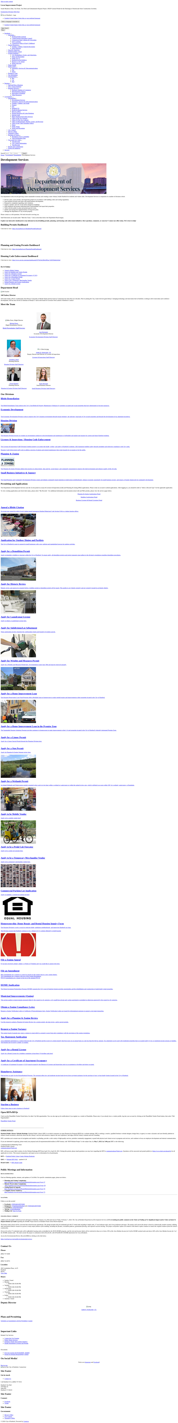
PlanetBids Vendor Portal (8, 1121)
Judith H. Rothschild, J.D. (43, 352)
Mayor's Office (16, 111)
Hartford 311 (15, 108)
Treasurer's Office (13, 133)
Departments (12, 98)
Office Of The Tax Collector (20, 120)
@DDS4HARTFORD (18, 1204)
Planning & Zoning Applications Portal (89, 494)
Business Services (13, 88)
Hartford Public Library (15, 51)
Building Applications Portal (89, 497)
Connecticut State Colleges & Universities (24, 40)
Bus (13, 78)
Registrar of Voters (13, 135)
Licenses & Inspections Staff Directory (43, 357)
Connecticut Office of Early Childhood (23, 43)
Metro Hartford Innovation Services (22, 116)
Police (13, 71)
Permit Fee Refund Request (16, 1354)
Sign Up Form (17, 1211)
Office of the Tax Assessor (19, 118)
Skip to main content (7, 1)
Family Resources (13, 45)
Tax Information (13, 75)
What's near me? (17, 63)
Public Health (12, 65)
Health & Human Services (19, 110)
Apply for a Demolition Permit (13, 277)
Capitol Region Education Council (22, 38)
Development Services (18, 100)
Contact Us (7, 1379)
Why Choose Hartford (14, 86)
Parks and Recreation (18, 56)
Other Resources (17, 95)
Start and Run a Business (15, 85)
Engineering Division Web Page (10, 12)
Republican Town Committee (20, 136)
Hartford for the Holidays (19, 60)
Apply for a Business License (13, 274)
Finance (14, 105)
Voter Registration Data (19, 138)
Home (2, 155)
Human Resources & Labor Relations (23, 113)
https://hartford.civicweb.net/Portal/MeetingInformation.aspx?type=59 (25, 1185)
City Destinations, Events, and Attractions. (24, 55)
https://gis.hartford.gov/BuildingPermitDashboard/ (26, 228)
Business (7, 83)
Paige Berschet (43, 383)
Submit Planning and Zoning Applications (16, 282)
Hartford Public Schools (19, 36)
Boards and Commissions (15, 146)
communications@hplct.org (9, 1148)
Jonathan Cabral (14, 359)
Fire (13, 70)
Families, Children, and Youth (20, 103)
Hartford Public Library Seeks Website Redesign (20, 1156)
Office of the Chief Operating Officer (23, 123)
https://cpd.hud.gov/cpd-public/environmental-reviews (16, 1239)
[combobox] (10, 22)
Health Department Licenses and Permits (16, 1343)
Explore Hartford (13, 53)
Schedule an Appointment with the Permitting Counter (16, 1321)
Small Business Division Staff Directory (43, 388)
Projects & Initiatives (14, 148)
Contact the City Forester (11, 1338)
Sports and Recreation (18, 128)
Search (3, 153)
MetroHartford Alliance (19, 91)
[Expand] (15, 35)
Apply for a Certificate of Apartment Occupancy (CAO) (20, 275)
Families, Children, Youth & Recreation (23, 46)
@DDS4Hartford (17, 1207)
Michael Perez (14, 323)
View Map (4, 1273)
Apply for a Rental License (12, 284)
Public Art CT (16, 58)
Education (11, 35)
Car (13, 80)
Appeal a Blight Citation (11, 270)
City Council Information (19, 143)
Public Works (16, 126)
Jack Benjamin (43, 332)
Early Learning (16, 41)
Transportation (12, 76)
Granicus (26, 1421)
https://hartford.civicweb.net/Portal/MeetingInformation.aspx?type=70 (24, 1189)
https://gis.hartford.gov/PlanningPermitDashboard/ (27, 249)
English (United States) (22, 18)
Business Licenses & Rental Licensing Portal (89, 500)
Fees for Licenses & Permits (17, 1353)
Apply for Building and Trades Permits (15, 272)
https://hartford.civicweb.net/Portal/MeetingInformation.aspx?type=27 (24, 1182)
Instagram (88, 1362)
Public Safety (12, 66)
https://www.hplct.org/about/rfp (162, 1151)
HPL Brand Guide (16, 1162)
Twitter (6, 1403)
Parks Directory (16, 48)
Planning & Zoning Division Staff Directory (14, 388)
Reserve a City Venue (18, 61)
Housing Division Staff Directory (14, 364)
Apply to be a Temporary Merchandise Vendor (18, 280)
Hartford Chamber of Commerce (21, 90)
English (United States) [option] (22, 25)
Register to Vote (13, 73)
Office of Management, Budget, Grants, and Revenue (27, 121)
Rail (13, 81)
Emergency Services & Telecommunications (25, 68)
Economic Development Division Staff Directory (43, 337)
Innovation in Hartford (18, 93)
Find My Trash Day (14, 50)
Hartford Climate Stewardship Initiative (15, 1341)
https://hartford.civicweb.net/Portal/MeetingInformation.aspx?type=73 (24, 1192)
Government (8, 96)
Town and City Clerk (14, 140)
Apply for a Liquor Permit (12, 279)
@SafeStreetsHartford (18, 1206)
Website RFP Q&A (12, 1159)
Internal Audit (16, 115)
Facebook (96, 1362)
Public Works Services (11, 1340)
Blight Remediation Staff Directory (14, 328)
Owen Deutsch (14, 383)
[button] (89, 304)
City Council (12, 130)
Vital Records (16, 141)
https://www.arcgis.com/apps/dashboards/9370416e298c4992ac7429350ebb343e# (36, 260)
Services (6, 150)
